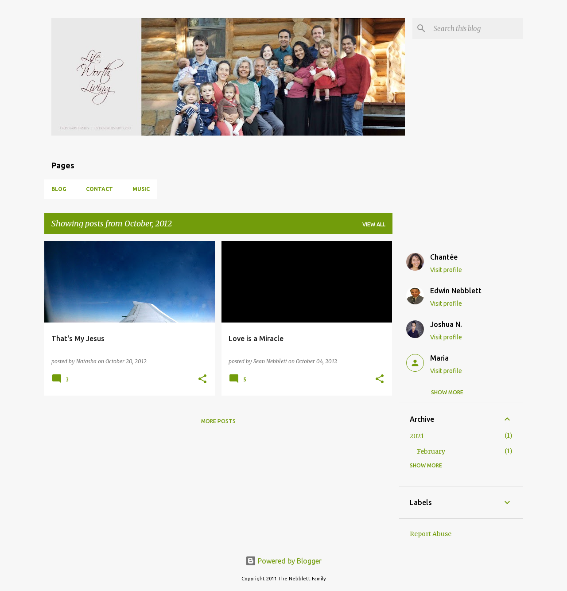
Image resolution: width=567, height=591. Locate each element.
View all (373, 224)
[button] (202, 379)
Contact (99, 189)
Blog (58, 189)
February (431, 451)
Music (141, 189)
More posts (218, 421)
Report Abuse (430, 534)
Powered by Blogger (289, 561)
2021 (417, 436)
